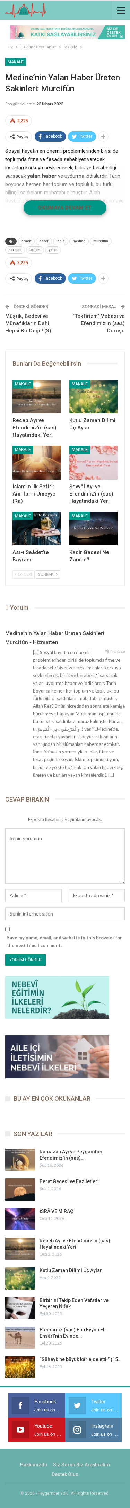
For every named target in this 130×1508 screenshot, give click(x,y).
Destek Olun (65, 1474)
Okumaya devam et (65, 208)
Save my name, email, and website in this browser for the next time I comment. (64, 941)
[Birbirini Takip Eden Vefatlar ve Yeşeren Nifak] (20, 1308)
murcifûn (100, 241)
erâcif (26, 241)
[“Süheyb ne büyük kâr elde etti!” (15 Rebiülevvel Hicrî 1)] (20, 1367)
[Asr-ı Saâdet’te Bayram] (36, 529)
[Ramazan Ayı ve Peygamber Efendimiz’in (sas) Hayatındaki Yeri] (20, 1160)
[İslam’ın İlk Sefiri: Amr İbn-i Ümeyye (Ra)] (36, 463)
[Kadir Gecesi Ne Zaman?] (93, 529)
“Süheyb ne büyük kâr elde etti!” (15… (80, 1359)
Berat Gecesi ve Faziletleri (69, 1181)
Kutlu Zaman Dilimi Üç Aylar (71, 1270)
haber (44, 241)
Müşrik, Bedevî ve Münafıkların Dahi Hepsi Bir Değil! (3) (28, 323)
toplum (35, 250)
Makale (16, 62)
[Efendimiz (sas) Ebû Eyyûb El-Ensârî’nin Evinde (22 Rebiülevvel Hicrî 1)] (20, 1338)
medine (79, 241)
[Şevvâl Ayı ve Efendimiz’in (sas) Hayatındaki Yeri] (93, 463)
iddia (61, 241)
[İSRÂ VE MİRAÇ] (20, 1219)
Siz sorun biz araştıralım (81, 1464)
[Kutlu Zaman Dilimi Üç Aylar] (93, 397)
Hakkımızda (33, 1464)
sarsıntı (15, 250)
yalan (53, 250)
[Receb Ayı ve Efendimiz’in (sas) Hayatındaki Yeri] (36, 397)
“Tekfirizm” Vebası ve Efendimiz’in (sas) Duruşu (98, 323)
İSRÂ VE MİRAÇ (56, 1211)
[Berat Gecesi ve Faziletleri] (20, 1189)
